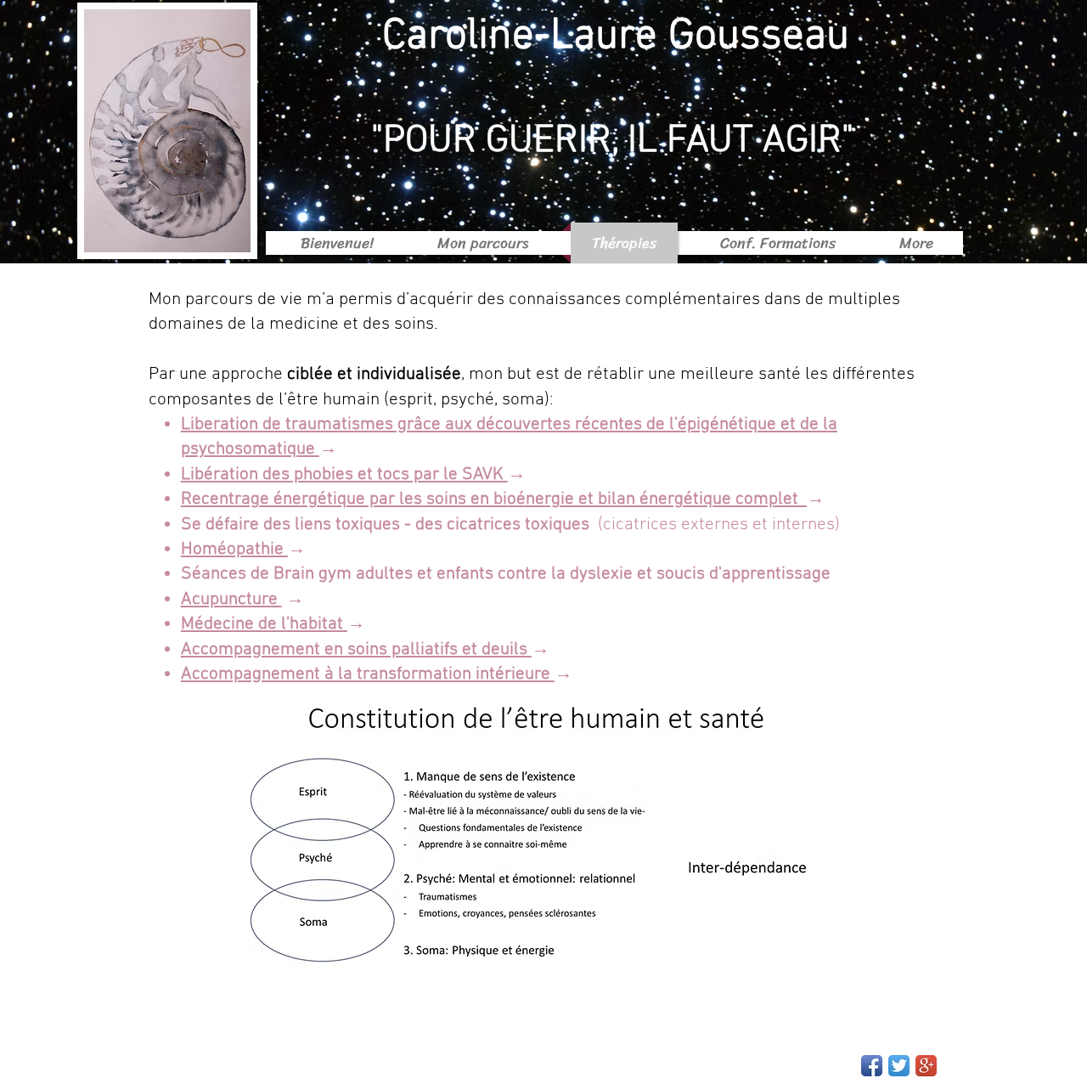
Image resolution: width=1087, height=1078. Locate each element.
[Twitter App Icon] (899, 1065)
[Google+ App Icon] (926, 1065)
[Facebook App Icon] (871, 1065)
